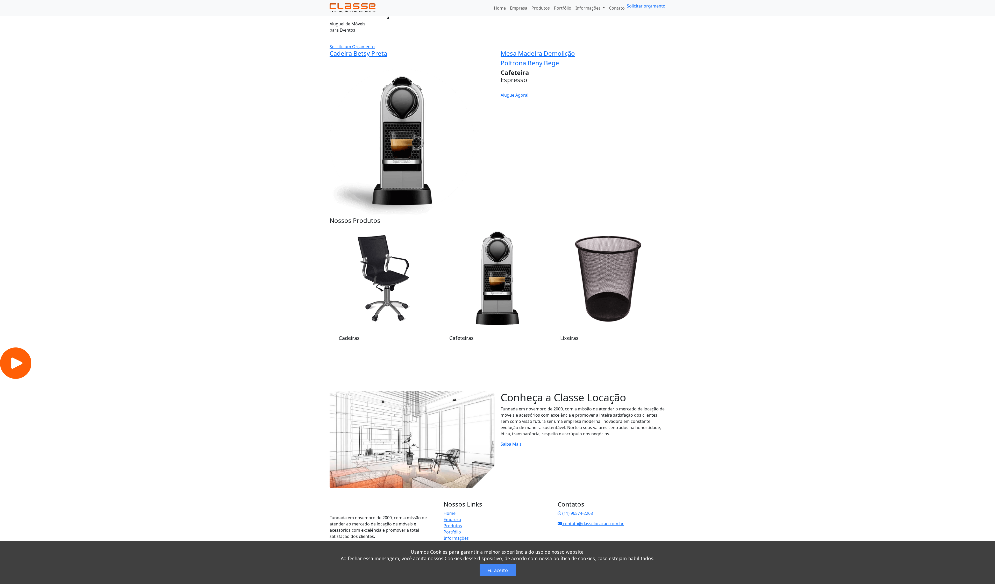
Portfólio (562, 8)
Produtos (540, 8)
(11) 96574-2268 (577, 513)
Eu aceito (497, 570)
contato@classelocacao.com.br (593, 523)
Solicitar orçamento (646, 6)
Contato (617, 8)
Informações (456, 538)
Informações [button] (588, 8)
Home (500, 8)
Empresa (518, 8)
